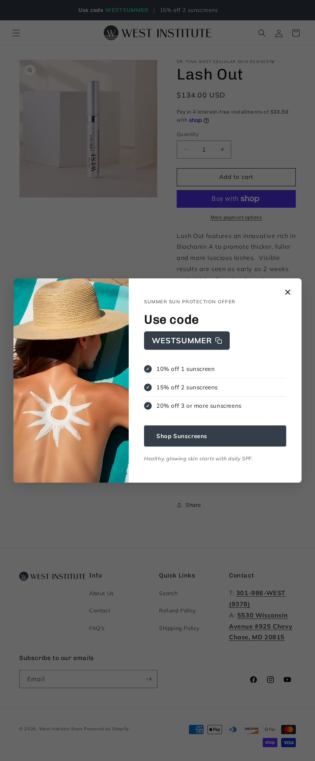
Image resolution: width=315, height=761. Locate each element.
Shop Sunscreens (181, 436)
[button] (187, 340)
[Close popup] (287, 293)
